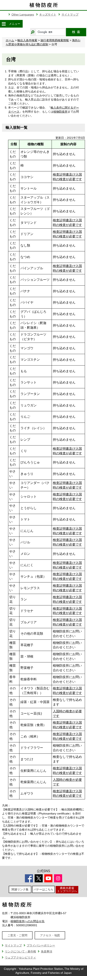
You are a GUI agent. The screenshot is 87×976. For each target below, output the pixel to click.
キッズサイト (47, 14)
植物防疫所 (60, 111)
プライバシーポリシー (41, 945)
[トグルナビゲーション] (3, 24)
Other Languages (23, 14)
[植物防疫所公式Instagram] (58, 878)
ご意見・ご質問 (17, 935)
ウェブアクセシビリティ (20, 957)
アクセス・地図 (50, 935)
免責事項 (46, 951)
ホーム (10, 40)
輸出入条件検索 (27, 40)
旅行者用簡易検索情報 (54, 40)
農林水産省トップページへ (67, 889)
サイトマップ (70, 14)
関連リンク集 (20, 889)
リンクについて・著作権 (20, 951)
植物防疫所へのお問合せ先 (28, 921)
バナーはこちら (43, 889)
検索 (76, 32)
